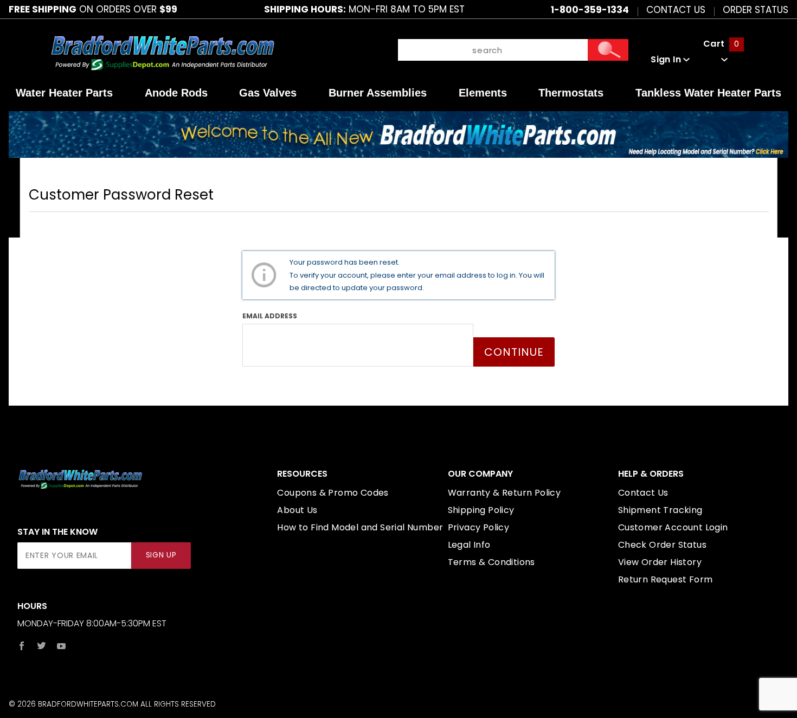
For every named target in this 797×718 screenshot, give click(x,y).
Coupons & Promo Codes (332, 492)
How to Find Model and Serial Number (360, 527)
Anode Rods (176, 93)
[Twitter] (41, 646)
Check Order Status (662, 544)
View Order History (660, 562)
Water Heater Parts (64, 93)
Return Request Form (665, 579)
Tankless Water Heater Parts (708, 93)
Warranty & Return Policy (504, 492)
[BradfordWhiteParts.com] (163, 52)
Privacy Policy (479, 527)
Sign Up (161, 555)
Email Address (269, 315)
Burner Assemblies (378, 93)
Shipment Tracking (660, 510)
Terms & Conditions (491, 562)
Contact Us (675, 9)
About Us (297, 510)
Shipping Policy (481, 510)
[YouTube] (61, 646)
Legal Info (469, 544)
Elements (483, 93)
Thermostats (570, 93)
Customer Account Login (673, 527)
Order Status (755, 9)
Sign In (667, 59)
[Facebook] (21, 646)
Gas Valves (268, 93)
